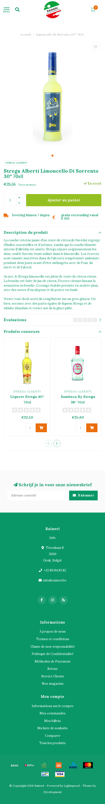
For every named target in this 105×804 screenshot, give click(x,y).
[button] (52, 156)
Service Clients (52, 676)
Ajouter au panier (63, 200)
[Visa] (60, 774)
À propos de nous (53, 631)
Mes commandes (52, 713)
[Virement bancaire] (15, 765)
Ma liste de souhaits (52, 728)
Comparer (52, 736)
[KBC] (73, 765)
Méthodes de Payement (53, 661)
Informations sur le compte (53, 706)
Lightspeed (72, 785)
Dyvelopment (52, 792)
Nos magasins (52, 684)
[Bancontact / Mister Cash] (45, 774)
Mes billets (52, 721)
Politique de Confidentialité (52, 654)
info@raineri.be (54, 580)
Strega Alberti (16, 162)
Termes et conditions (52, 639)
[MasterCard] (88, 765)
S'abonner (85, 495)
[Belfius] (29, 765)
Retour (52, 669)
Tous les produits (52, 743)
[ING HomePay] (58, 765)
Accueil (26, 34)
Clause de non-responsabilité (53, 647)
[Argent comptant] (44, 765)
